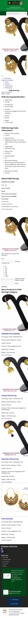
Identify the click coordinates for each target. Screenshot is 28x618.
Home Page (5, 557)
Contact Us (5, 564)
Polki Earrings (9, 86)
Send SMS (15, 603)
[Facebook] (2, 552)
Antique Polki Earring (9, 395)
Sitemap (5, 566)
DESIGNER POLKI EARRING (10, 334)
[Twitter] (5, 552)
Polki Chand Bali (7, 519)
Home (6, 82)
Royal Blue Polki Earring (9, 459)
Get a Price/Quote (6, 92)
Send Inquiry (7, 78)
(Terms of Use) (16, 611)
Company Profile (7, 559)
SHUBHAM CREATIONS (15, 8)
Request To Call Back (7, 80)
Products (7, 84)
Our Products (6, 561)
